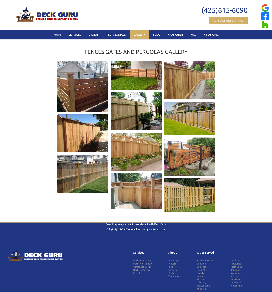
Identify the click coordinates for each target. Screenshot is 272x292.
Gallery (139, 34)
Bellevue (201, 263)
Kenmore (201, 276)
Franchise (175, 34)
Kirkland (201, 279)
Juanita (200, 273)
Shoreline (235, 279)
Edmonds (201, 267)
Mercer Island (203, 285)
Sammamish (236, 273)
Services (74, 34)
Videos (94, 34)
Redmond (235, 270)
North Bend (236, 267)
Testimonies (174, 276)
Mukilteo (234, 260)
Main (57, 34)
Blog (156, 34)
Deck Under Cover (142, 270)
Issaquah (201, 270)
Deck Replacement (142, 263)
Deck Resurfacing (142, 260)
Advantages (174, 260)
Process (172, 263)
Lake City (201, 282)
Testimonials (116, 34)
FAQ (193, 34)
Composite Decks (142, 267)
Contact (172, 273)
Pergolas (137, 273)
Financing (211, 34)
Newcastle (235, 263)
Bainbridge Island (205, 260)
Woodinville (236, 285)
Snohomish (235, 282)
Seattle (234, 276)
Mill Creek (202, 289)
